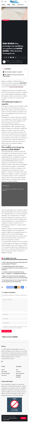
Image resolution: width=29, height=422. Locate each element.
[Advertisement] (14, 32)
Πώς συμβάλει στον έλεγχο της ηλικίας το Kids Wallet (13, 75)
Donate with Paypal (7, 381)
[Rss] (2, 362)
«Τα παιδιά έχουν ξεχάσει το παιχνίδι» (13, 72)
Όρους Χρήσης (6, 419)
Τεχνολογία (6, 20)
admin (7, 60)
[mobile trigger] (2, 1)
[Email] (11, 57)
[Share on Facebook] (6, 57)
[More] (15, 57)
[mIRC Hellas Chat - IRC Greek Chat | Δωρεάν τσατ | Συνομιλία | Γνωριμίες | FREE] (14, 1)
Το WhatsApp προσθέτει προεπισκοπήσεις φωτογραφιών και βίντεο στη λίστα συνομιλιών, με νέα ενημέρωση (14, 268)
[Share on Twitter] (8, 57)
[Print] (13, 57)
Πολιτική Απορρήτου (13, 418)
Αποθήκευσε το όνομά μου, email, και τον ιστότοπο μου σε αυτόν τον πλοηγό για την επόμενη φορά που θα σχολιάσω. (15, 327)
